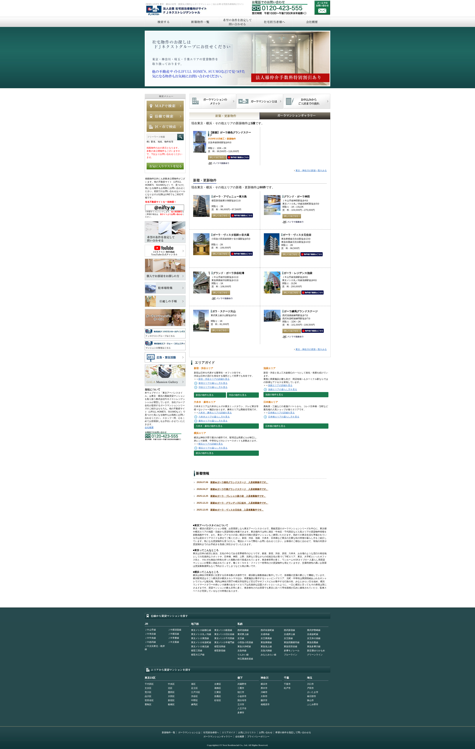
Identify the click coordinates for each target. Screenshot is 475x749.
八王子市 (242, 708)
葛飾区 (217, 688)
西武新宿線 (289, 630)
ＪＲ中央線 (150, 638)
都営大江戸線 (197, 654)
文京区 (148, 688)
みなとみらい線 (268, 654)
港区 (193, 684)
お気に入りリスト (247, 732)
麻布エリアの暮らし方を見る (213, 421)
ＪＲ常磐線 (173, 638)
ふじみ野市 (312, 704)
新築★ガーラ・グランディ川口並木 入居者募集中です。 (239, 503)
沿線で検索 (165, 116)
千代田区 (149, 684)
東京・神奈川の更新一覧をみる (311, 349)
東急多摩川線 (313, 646)
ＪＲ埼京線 (150, 634)
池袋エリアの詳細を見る (280, 385)
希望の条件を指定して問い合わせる (237, 22)
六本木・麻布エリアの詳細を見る (215, 412)
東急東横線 (266, 642)
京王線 (241, 638)
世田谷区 (149, 700)
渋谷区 (194, 696)
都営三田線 (196, 650)
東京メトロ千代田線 (224, 638)
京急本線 (242, 650)
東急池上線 (266, 646)
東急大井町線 (244, 646)
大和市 (264, 696)
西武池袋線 (243, 630)
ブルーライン (290, 654)
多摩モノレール (291, 650)
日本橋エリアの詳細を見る (281, 412)
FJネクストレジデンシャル (177, 11)
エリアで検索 (165, 126)
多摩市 (241, 712)
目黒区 (217, 696)
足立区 (194, 688)
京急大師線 (266, 650)
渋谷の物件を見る (238, 395)
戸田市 (310, 688)
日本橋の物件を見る (275, 426)
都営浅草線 (219, 646)
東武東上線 (243, 634)
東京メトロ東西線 (200, 638)
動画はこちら (238, 157)
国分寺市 (242, 700)
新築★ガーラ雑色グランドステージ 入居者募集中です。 (239, 482)
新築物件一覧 (200, 22)
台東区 (217, 684)
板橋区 (171, 704)
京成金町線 (312, 634)
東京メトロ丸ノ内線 (201, 634)
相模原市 (265, 704)
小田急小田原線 (245, 642)
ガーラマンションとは (189, 732)
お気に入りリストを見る (165, 166)
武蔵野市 (242, 684)
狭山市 (310, 700)
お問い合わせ (322, 7)
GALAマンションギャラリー (283, 115)
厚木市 (264, 688)
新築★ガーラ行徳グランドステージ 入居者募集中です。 (239, 489)
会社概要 (312, 22)
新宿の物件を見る (205, 395)
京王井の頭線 (313, 638)
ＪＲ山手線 (150, 629)
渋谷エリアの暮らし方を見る (213, 387)
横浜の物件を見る (205, 453)
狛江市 (241, 692)
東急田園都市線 (291, 642)
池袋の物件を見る (274, 394)
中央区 (171, 684)
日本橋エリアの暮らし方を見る (283, 416)
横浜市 (264, 684)
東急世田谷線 (290, 646)
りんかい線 (243, 654)
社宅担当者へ (274, 22)
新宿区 (171, 700)
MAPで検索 (165, 106)
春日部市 (311, 696)
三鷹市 (241, 688)
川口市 (310, 684)
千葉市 (287, 684)
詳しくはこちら (217, 157)
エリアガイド (228, 732)
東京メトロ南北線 (200, 646)
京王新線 (288, 638)
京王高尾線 (266, 638)
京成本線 (265, 634)
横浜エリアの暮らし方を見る (213, 448)
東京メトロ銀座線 (223, 630)
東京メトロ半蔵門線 (224, 642)
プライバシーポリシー (258, 736)
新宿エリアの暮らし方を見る (213, 383)
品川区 (148, 696)
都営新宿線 (219, 650)
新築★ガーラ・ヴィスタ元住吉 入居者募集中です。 (237, 509)
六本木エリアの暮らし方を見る (214, 416)
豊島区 (148, 704)
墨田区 (171, 692)
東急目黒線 (312, 642)
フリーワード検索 (180, 137)
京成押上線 (289, 634)
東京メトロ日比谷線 (224, 634)
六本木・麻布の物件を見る (209, 426)
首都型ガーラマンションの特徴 (259, 101)
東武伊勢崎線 (313, 630)
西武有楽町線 (267, 630)
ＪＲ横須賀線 (174, 629)
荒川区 (148, 692)
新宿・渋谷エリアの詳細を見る (214, 379)
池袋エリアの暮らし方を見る (282, 389)
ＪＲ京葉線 (173, 642)
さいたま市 (312, 692)
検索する (163, 22)
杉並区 (217, 700)
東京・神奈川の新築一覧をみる (311, 170)
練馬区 (194, 704)
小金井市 (242, 696)
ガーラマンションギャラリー (217, 736)
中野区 (194, 700)
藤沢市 (264, 700)
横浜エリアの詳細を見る (210, 444)
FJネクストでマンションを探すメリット (212, 101)
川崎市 (264, 692)
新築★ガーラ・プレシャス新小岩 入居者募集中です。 (238, 496)
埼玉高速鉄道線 (245, 658)
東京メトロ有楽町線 (201, 642)
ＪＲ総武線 (150, 642)
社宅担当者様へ (211, 732)
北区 (170, 688)
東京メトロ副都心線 (201, 630)
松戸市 (287, 688)
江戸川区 (195, 692)
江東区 (217, 692)
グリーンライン (315, 654)
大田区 (171, 696)
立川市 (241, 704)
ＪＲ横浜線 (173, 634)
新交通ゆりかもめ (316, 650)
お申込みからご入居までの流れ (306, 101)
